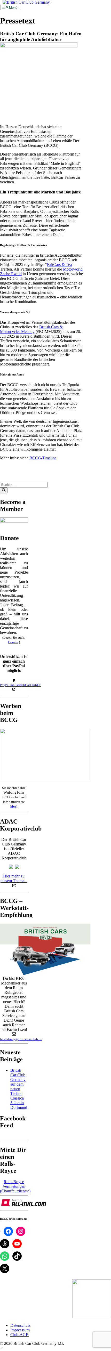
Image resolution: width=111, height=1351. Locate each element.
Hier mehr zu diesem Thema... (14, 878)
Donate (13, 642)
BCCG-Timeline (43, 458)
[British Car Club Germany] (26, 2)
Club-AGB (19, 1334)
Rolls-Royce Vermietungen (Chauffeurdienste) (15, 1186)
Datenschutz (20, 1325)
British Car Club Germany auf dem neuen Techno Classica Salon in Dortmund (18, 1089)
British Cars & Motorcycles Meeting (31, 329)
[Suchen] (3, 490)
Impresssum (20, 1330)
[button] (2, 1348)
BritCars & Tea (59, 264)
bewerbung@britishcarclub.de (21, 1039)
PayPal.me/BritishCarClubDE (20, 685)
